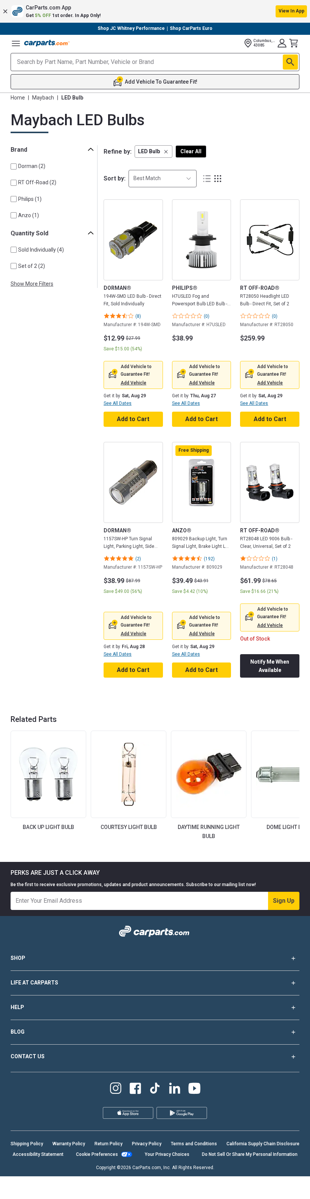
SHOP (18, 958)
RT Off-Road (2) (37, 182)
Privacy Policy (146, 1143)
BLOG (18, 1032)
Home (18, 98)
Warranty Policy (69, 1143)
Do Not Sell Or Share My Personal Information (250, 1154)
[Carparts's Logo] (47, 43)
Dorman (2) (31, 166)
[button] (155, 11)
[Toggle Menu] (16, 43)
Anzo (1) (28, 215)
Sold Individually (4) (41, 250)
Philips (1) (30, 199)
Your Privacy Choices (167, 1154)
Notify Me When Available (269, 666)
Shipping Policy (27, 1143)
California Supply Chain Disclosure (262, 1143)
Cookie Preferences (97, 1154)
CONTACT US (28, 1056)
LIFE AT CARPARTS (34, 983)
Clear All (191, 151)
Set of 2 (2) (31, 266)
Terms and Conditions (194, 1143)
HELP (17, 1007)
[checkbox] (14, 166)
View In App (291, 11)
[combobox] (163, 178)
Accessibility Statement (38, 1154)
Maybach (43, 98)
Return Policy (108, 1143)
